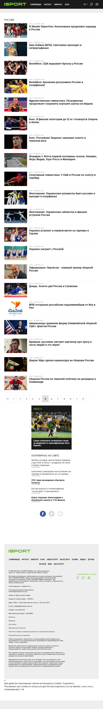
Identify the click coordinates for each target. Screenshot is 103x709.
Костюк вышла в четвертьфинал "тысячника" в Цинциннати (47, 490)
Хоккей (42, 563)
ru (85, 4)
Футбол (47, 4)
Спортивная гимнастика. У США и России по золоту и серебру (62, 176)
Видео (37, 409)
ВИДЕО (83, 559)
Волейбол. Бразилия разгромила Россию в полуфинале (56, 83)
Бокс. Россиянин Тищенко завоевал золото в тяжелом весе (57, 139)
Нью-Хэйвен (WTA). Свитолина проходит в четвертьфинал (55, 46)
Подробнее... (69, 683)
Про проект (12, 624)
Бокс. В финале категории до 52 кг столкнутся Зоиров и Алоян (63, 120)
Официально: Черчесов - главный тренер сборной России (61, 268)
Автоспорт (59, 563)
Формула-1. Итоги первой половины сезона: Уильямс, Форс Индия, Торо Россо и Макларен (63, 157)
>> (83, 398)
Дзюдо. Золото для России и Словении (53, 286)
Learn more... (87, 686)
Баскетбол (65, 559)
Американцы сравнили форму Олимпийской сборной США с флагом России (63, 324)
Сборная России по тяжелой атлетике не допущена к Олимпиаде (62, 380)
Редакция (12, 621)
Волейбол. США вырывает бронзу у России (56, 63)
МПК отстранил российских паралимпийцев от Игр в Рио (62, 306)
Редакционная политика (17, 628)
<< (7, 398)
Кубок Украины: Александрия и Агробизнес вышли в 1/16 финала (48, 499)
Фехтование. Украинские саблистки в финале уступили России (58, 213)
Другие (91, 559)
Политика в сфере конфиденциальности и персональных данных (32, 632)
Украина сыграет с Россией (46, 249)
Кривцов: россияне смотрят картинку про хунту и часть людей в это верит (60, 343)
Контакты (12, 617)
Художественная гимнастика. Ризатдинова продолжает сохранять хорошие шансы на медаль (61, 102)
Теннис (75, 559)
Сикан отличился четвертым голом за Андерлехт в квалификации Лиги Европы (51, 443)
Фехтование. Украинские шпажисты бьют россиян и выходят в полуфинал (62, 194)
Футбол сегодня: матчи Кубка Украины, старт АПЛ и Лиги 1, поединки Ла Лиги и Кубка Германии (51, 463)
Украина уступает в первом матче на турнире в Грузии (59, 231)
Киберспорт (52, 559)
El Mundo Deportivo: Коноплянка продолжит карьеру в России (62, 27)
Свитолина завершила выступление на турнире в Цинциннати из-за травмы (51, 473)
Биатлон (58, 4)
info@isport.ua (26, 586)
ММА (50, 563)
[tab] (43, 514)
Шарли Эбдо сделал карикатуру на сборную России (61, 360)
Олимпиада (35, 4)
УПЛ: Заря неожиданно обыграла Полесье (48, 481)
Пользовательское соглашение (19, 635)
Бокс (67, 4)
